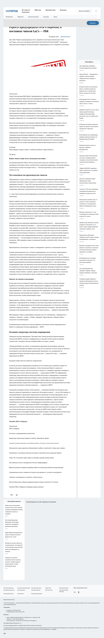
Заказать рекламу (33, 17)
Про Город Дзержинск (8, 593)
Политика (63, 10)
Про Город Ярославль (36, 588)
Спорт (55, 17)
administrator (65, 37)
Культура (46, 17)
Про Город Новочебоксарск (23, 588)
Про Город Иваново (63, 588)
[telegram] (17, 495)
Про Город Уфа (48, 590)
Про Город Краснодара (36, 593)
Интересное (9, 17)
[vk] (11, 495)
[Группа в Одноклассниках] (79, 592)
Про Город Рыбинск (35, 590)
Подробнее (53, 629)
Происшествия (50, 10)
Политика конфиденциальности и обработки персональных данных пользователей (22, 625)
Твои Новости (20, 593)
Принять (93, 23)
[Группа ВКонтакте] (75, 592)
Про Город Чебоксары (8, 588)
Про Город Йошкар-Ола (8, 590)
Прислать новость (84, 11)
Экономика (25, 12)
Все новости (26, 10)
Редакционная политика (8, 599)
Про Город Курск (21, 590)
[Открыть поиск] (96, 11)
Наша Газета (48, 588)
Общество (37, 10)
